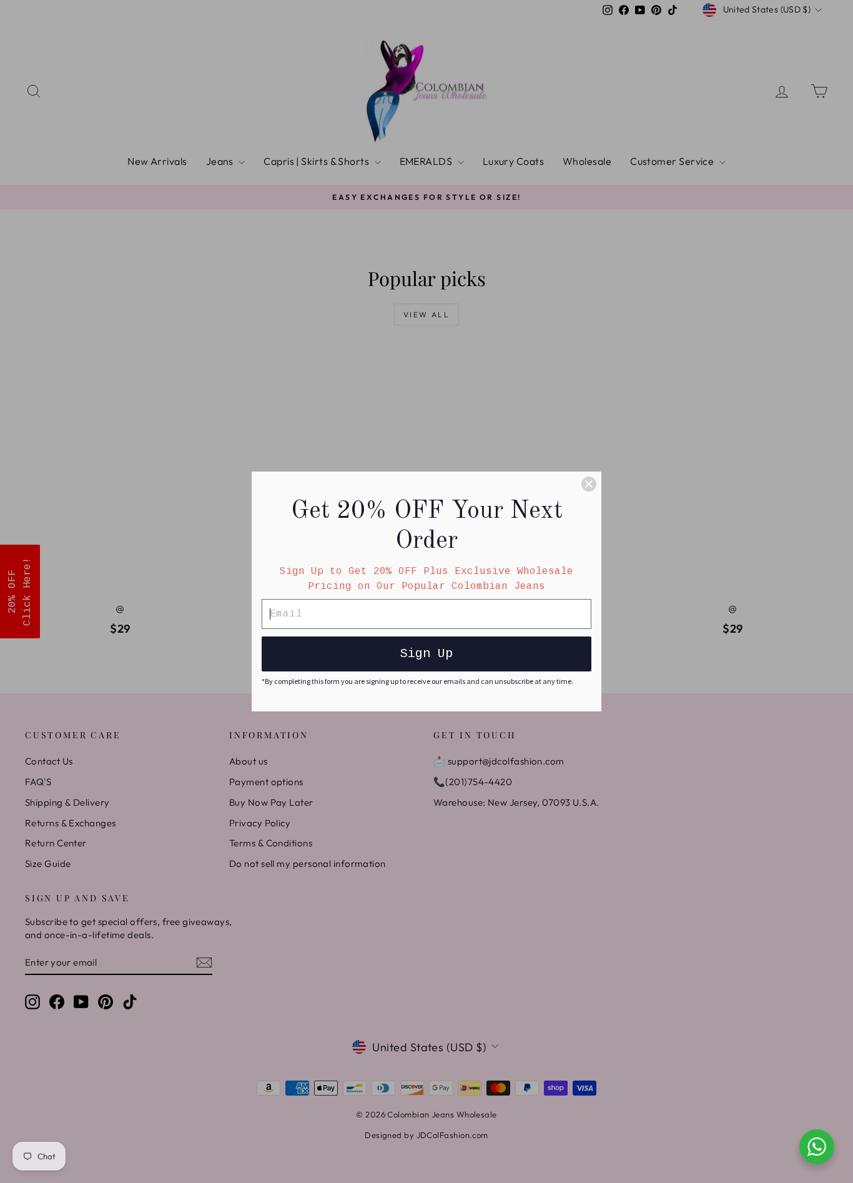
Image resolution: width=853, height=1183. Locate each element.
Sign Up (426, 653)
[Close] (588, 484)
